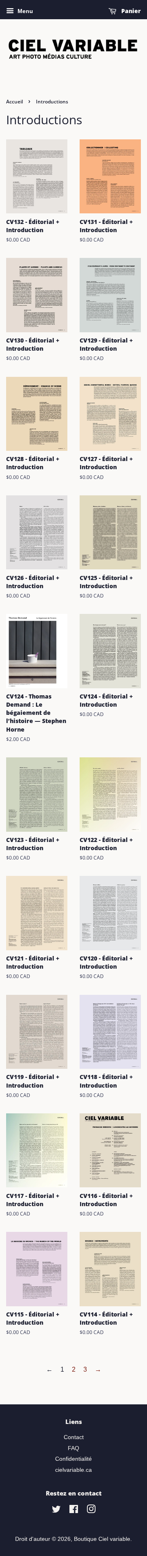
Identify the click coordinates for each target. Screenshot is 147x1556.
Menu (24, 11)
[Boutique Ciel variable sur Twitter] (56, 1511)
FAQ (73, 1448)
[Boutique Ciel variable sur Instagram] (91, 1511)
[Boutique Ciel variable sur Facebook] (73, 1511)
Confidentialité (73, 1459)
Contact (74, 1437)
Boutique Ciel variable (102, 1539)
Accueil (14, 101)
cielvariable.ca (73, 1470)
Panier (130, 11)
